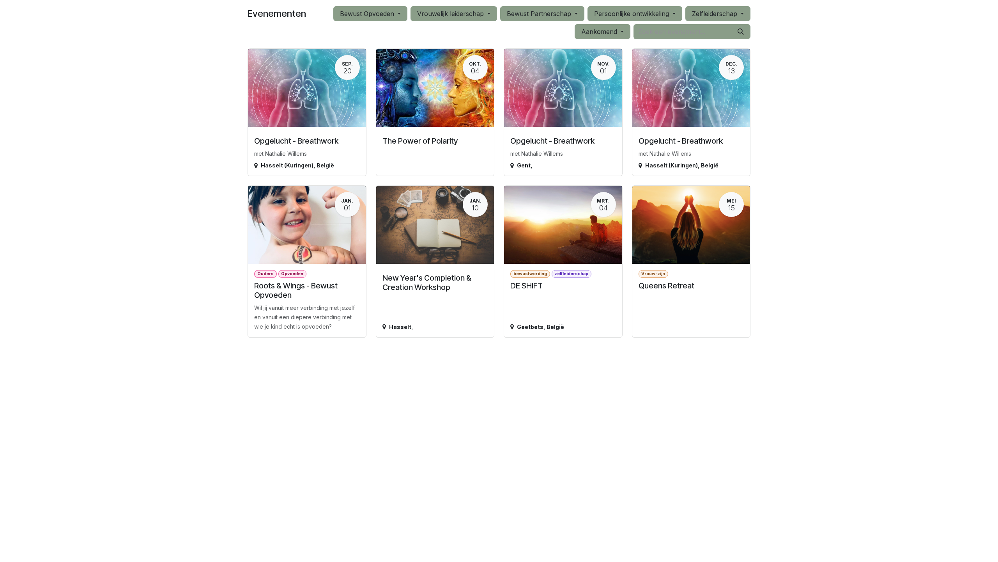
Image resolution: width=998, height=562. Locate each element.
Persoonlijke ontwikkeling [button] (632, 14)
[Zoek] (740, 31)
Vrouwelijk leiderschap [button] (451, 14)
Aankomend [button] (600, 32)
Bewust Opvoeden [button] (368, 14)
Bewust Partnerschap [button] (540, 14)
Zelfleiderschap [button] (715, 14)
